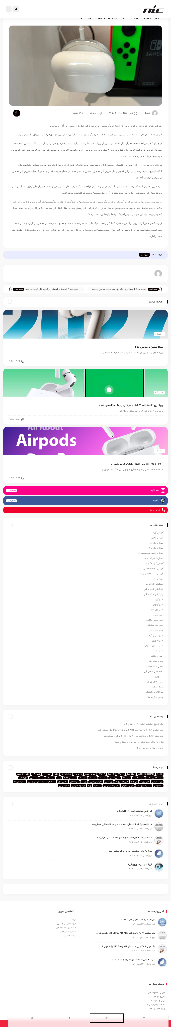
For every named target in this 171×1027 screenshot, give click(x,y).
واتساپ (97, 785)
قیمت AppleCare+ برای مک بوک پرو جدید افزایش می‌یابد (119, 289)
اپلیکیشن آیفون (96, 781)
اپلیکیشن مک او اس (153, 594)
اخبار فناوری (157, 640)
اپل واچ (134, 781)
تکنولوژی (159, 676)
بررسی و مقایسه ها (154, 666)
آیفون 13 (36, 774)
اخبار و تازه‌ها (157, 656)
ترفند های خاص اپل (153, 671)
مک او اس (158, 785)
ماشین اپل (62, 781)
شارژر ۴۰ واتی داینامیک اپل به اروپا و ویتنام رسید (139, 742)
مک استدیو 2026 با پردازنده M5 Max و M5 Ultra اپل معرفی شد (130, 730)
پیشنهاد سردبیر (78, 785)
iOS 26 (111, 774)
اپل (42, 777)
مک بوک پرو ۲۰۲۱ (143, 785)
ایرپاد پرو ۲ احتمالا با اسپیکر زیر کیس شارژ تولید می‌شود (52, 289)
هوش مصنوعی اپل (111, 785)
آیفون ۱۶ (93, 777)
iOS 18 (121, 774)
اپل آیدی (33, 777)
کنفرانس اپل (64, 785)
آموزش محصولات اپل (153, 568)
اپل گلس (108, 781)
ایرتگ (84, 781)
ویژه (89, 785)
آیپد (59, 777)
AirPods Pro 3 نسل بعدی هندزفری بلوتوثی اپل (136, 464)
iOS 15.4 (131, 774)
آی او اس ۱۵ (66, 774)
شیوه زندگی (157, 687)
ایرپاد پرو (144, 254)
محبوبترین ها (19, 781)
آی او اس (78, 774)
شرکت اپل (74, 781)
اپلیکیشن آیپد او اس (153, 589)
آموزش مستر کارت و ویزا (151, 573)
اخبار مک (159, 651)
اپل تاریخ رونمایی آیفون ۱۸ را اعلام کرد (143, 724)
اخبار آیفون (158, 604)
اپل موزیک (145, 781)
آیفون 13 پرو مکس (154, 777)
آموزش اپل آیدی (155, 543)
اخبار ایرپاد (156, 360)
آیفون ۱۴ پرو (115, 777)
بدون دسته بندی (155, 661)
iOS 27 (102, 774)
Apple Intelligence (146, 774)
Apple (159, 774)
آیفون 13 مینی (23, 774)
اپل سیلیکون (157, 781)
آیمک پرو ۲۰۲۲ (70, 777)
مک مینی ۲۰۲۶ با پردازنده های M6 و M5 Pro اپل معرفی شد (133, 736)
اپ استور (50, 777)
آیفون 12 (46, 774)
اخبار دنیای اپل (156, 630)
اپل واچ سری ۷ (122, 781)
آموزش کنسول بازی (154, 558)
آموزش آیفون (157, 538)
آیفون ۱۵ (103, 777)
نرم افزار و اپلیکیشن (153, 692)
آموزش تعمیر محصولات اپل (150, 553)
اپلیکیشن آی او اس (154, 584)
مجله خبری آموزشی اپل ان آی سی (41, 781)
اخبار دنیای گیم (156, 635)
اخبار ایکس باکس (154, 620)
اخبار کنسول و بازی (154, 646)
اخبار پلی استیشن (155, 625)
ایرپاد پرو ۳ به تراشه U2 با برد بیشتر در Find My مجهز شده (131, 405)
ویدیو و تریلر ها (155, 697)
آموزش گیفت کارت (154, 563)
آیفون (56, 774)
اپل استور (23, 777)
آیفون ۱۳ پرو (138, 777)
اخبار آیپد (159, 599)
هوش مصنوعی (127, 785)
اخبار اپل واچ (157, 609)
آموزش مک (158, 579)
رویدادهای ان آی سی (153, 681)
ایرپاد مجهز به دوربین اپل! (149, 347)
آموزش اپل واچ (156, 548)
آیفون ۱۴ (126, 777)
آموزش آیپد (158, 532)
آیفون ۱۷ (82, 777)
